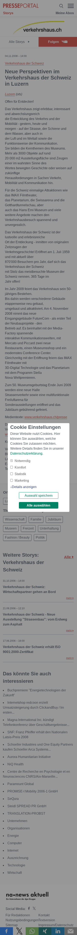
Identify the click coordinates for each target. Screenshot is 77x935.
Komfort (20, 467)
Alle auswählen (38, 505)
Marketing (22, 480)
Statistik (20, 474)
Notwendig (22, 461)
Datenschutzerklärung (26, 453)
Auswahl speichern (39, 495)
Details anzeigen (24, 487)
